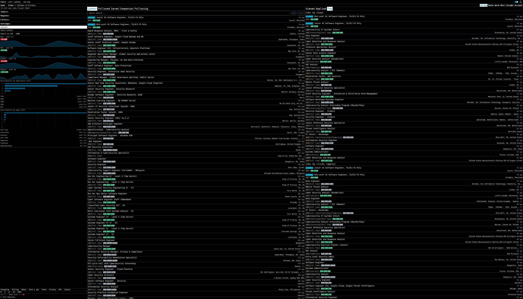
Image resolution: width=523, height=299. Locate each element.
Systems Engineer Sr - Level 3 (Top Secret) (110, 228)
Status (67, 290)
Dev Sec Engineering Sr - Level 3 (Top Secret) (112, 176)
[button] (43, 27)
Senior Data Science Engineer (321, 53)
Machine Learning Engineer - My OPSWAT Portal (112, 101)
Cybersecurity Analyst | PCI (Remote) (325, 70)
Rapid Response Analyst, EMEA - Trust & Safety (112, 31)
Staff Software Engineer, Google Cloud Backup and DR (115, 37)
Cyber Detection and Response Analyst (325, 41)
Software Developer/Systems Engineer (325, 99)
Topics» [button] (4, 12)
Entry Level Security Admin (320, 257)
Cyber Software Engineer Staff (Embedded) (109, 199)
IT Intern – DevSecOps (317, 134)
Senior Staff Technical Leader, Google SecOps (112, 42)
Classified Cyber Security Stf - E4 (106, 205)
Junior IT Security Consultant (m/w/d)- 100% (111, 106)
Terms (44, 290)
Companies (126, 8)
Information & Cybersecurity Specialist (108, 153)
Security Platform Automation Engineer (108, 292)
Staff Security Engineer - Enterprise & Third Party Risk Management (342, 94)
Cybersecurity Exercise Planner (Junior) (327, 245)
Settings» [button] (5, 24)
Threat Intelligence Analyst (320, 128)
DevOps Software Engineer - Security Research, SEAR (115, 95)
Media (491, 5)
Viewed (310, 8)
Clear (301, 13)
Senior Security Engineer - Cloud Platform (110, 269)
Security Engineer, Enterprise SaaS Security (111, 71)
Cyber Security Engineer (318, 280)
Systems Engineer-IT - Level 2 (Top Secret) (110, 217)
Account (518, 5)
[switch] (516, 2)
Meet (502, 5)
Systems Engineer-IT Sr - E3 (102, 223)
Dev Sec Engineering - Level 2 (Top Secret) (110, 182)
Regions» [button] (5, 16)
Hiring (483, 5)
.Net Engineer (95, 141)
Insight (510, 5)
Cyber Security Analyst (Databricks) (325, 59)
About (24, 290)
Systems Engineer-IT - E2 (101, 234)
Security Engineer (97, 164)
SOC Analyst (312, 64)
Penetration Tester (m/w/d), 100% (105, 112)
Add (293, 13)
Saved (115, 8)
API (60, 290)
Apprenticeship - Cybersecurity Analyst (108, 130)
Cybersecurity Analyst (317, 274)
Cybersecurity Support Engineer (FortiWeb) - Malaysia (116, 170)
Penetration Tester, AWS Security (323, 76)
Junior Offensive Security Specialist (325, 88)
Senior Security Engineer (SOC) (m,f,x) (108, 118)
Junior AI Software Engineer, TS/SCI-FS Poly (115, 17)
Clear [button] (11, 5)
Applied (321, 8)
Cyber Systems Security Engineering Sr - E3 (110, 188)
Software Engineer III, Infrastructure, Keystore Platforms (119, 48)
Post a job (34, 290)
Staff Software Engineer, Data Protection (109, 66)
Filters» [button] (5, 20)
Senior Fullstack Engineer (101, 240)
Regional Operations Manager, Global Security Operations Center (121, 54)
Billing (15, 290)
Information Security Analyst (103, 287)
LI (9, 292)
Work (497, 5)
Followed (104, 8)
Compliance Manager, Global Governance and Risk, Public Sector (121, 77)
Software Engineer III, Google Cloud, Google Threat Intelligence (340, 286)
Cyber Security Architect (101, 275)
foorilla (11, 297)
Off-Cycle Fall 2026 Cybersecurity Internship (112, 263)
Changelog (5, 290)
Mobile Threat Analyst (317, 82)
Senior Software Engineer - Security (107, 281)
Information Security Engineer (321, 140)
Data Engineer (313, 35)
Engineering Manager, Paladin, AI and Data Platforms (115, 60)
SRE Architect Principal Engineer (105, 124)
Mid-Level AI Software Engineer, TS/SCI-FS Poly (117, 24)
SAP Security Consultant (100, 147)
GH (14, 292)
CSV (11, 34)
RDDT (20, 292)
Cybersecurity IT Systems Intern (322, 30)
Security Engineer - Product (320, 111)
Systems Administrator (317, 152)
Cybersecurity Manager (99, 246)
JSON (18, 34)
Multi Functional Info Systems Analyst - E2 (110, 211)
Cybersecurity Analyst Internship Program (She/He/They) (335, 105)
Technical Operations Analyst (321, 47)
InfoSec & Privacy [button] (26, 5)
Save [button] (3, 5)
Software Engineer (97, 159)
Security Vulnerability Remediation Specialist (112, 258)
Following (141, 8)
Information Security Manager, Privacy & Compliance (115, 252)
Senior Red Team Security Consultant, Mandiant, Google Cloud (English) (125, 83)
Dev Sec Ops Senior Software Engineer (107, 194)
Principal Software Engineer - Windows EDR (110, 135)
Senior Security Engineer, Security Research (111, 89)
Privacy (52, 290)
